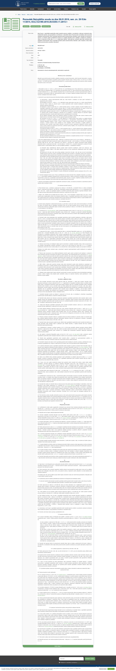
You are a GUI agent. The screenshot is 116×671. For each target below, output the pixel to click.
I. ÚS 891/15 (61, 438)
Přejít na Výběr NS (94, 3)
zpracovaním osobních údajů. (83, 662)
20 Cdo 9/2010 (76, 334)
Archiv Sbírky (57, 9)
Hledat (80, 3)
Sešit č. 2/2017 (30, 14)
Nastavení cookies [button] (103, 668)
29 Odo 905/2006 (51, 533)
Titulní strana (23, 9)
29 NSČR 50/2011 (62, 574)
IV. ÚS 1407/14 (42, 438)
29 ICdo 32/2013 (41, 595)
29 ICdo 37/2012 (88, 587)
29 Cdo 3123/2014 (49, 626)
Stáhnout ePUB (89, 26)
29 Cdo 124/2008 (68, 623)
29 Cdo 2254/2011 (52, 210)
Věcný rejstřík (92, 9)
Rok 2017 (24, 14)
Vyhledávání (41, 9)
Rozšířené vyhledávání (39, 3)
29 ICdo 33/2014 (88, 408)
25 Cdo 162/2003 (66, 417)
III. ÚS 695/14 (78, 436)
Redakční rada (75, 9)
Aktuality (32, 9)
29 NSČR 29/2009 (87, 516)
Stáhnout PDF (78, 26)
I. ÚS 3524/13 (41, 436)
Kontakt (84, 9)
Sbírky (19, 14)
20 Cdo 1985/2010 (76, 232)
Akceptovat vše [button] (111, 668)
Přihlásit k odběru (90, 658)
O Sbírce (66, 9)
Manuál (49, 9)
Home (15, 14)
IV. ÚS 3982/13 (59, 436)
